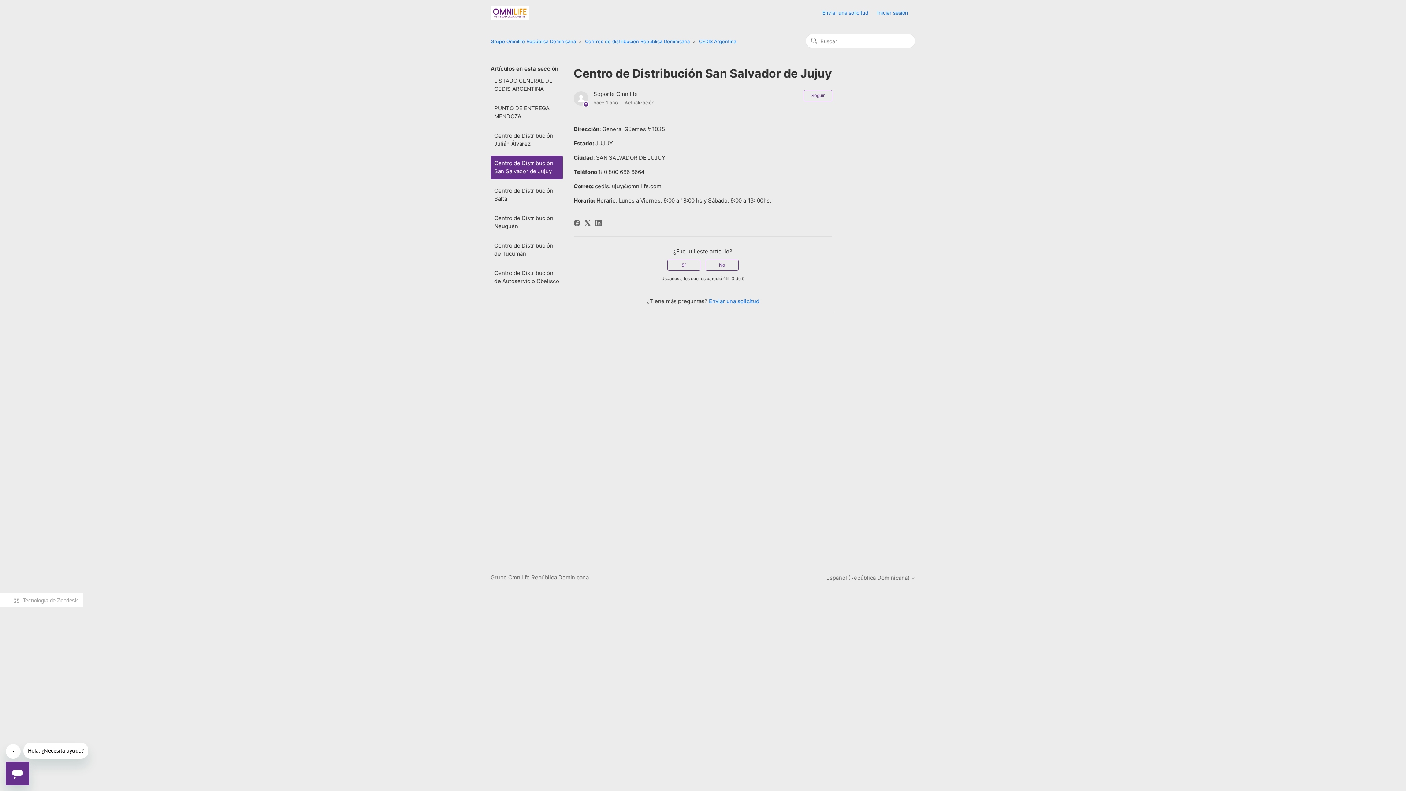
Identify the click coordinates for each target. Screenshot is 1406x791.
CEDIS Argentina (717, 41)
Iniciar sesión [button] (892, 13)
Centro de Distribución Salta (523, 195)
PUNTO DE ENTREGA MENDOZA (522, 112)
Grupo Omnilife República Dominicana (533, 41)
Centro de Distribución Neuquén (523, 222)
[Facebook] (577, 223)
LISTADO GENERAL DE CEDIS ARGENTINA (523, 85)
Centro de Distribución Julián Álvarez (523, 140)
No (722, 265)
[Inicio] (510, 13)
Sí (684, 265)
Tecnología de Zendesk (50, 600)
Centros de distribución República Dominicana (637, 41)
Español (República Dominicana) (868, 578)
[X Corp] (587, 223)
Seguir (818, 95)
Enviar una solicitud (845, 13)
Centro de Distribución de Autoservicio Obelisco (526, 277)
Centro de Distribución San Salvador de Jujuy (523, 167)
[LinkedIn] (598, 223)
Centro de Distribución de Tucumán (523, 249)
